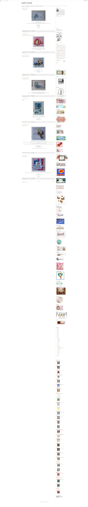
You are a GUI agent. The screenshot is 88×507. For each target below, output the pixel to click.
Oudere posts (53, 181)
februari (58, 352)
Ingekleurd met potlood (62, 50)
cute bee (60, 48)
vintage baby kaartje (25, 56)
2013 (57, 354)
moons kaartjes (58, 490)
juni (57, 343)
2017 (57, 335)
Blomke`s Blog (58, 438)
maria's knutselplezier (59, 452)
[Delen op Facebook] (33, 74)
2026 (57, 328)
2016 (57, 336)
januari (58, 353)
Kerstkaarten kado (61, 416)
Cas (62, 47)
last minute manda (62, 51)
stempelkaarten (58, 55)
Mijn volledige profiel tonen (58, 16)
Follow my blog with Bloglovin (59, 42)
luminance (61, 52)
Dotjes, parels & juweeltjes (59, 429)
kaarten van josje (27, 3)
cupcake (57, 48)
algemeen (57, 45)
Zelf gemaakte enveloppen (62, 457)
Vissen (23, 100)
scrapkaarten (64, 54)
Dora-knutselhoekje (59, 397)
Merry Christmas (61, 375)
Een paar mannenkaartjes (62, 448)
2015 (57, 337)
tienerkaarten (57, 57)
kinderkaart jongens (58, 51)
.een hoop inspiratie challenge (42, 148)
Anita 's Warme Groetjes (59, 365)
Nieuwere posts (23, 181)
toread (61, 57)
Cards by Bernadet (59, 388)
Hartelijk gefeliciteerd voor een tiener (28, 35)
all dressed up (61, 45)
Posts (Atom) (26, 182)
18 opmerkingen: (28, 74)
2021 (57, 332)
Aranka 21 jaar (24, 125)
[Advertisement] (62, 22)
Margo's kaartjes (58, 411)
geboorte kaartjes (25, 75)
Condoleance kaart (25, 78)
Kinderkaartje (24, 156)
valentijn (63, 57)
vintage (62, 58)
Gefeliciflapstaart (61, 361)
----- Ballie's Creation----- (59, 420)
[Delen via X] (32, 74)
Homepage (39, 181)
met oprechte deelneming (26, 96)
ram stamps (61, 54)
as (63, 45)
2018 (60, 468)
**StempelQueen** (59, 463)
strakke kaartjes (62, 56)
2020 (57, 333)
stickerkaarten (57, 56)
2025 (57, 329)
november (58, 339)
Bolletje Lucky (58, 379)
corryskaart (58, 461)
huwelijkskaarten (58, 50)
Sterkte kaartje (24, 9)
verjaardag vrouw (58, 58)
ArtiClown (58, 488)
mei (57, 344)
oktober (58, 340)
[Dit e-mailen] (31, 74)
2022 (57, 331)
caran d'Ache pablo (58, 47)
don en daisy (63, 48)
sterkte (63, 55)
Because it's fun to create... (59, 472)
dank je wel (58, 477)
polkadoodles (57, 54)
